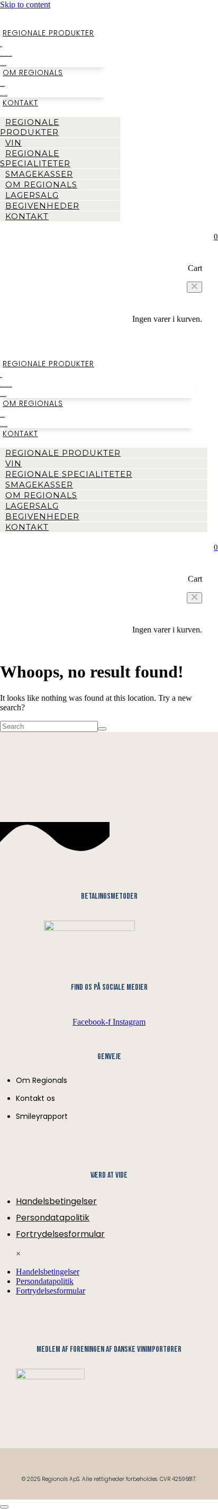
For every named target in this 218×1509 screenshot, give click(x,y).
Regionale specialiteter (35, 158)
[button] (194, 287)
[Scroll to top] (4, 1506)
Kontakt (20, 102)
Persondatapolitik (52, 1218)
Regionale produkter (48, 33)
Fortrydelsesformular (60, 1234)
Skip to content (25, 4)
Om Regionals (33, 72)
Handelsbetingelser (56, 1201)
